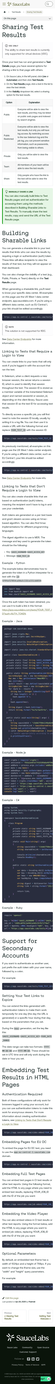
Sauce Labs (12, 1347)
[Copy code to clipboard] (49, 317)
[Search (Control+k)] (49, 4)
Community (27, 1347)
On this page (10, 19)
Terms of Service (32, 1365)
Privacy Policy (17, 1365)
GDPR (43, 1365)
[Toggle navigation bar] (4, 4)
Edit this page (12, 1298)
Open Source (43, 1347)
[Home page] (4, 12)
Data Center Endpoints (19, 339)
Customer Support (28, 1352)
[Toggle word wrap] (44, 317)
